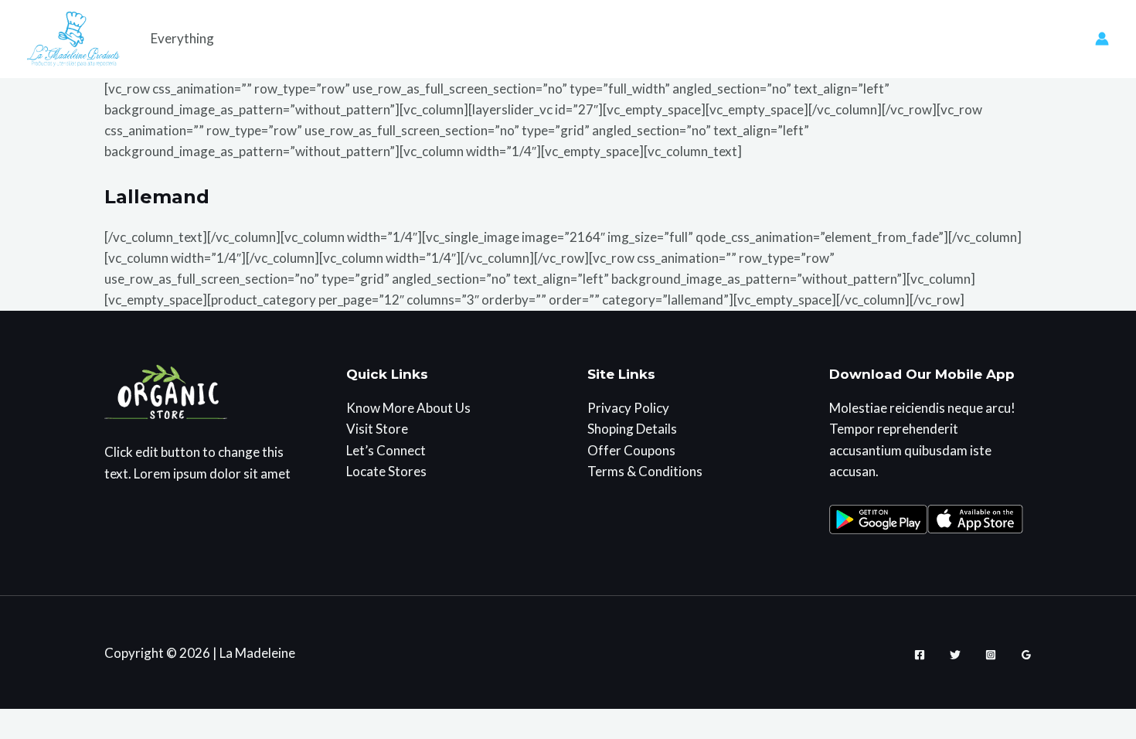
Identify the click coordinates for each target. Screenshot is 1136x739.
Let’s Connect (386, 450)
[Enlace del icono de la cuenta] (1102, 39)
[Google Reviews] (1026, 654)
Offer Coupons (631, 450)
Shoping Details (632, 429)
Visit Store (377, 429)
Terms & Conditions (644, 471)
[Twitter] (955, 654)
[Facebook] (919, 654)
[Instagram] (990, 654)
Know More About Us (408, 408)
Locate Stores (386, 471)
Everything (182, 38)
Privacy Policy (628, 408)
